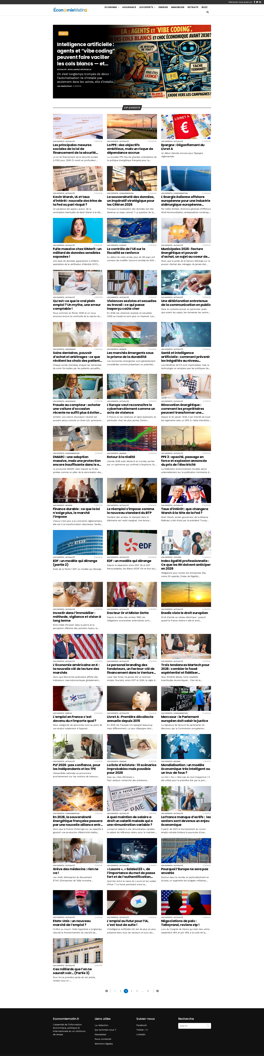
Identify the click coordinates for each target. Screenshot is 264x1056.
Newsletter (100, 1034)
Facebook (141, 1025)
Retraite (193, 7)
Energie (163, 7)
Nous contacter (103, 1039)
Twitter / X (142, 1029)
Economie (111, 7)
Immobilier (177, 7)
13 (148, 991)
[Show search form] (207, 12)
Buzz (204, 7)
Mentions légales (104, 1043)
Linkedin (140, 1034)
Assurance (129, 7)
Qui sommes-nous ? (105, 1029)
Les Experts (146, 7)
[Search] (208, 1025)
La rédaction (101, 1025)
